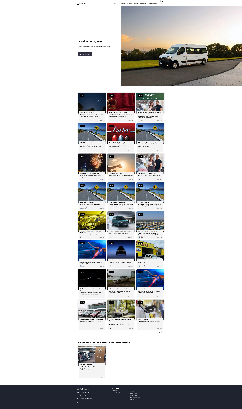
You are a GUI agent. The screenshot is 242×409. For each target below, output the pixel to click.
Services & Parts (134, 395)
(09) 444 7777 (83, 368)
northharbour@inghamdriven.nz (87, 369)
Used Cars (129, 3)
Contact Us (161, 3)
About (131, 389)
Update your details (152, 389)
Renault (82, 407)
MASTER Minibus (117, 390)
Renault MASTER (116, 393)
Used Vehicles (133, 393)
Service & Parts (142, 3)
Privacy (159, 407)
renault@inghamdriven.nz (82, 389)
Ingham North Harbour (86, 364)
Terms (163, 407)
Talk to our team (85, 54)
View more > (101, 377)
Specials (136, 3)
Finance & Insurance (152, 3)
